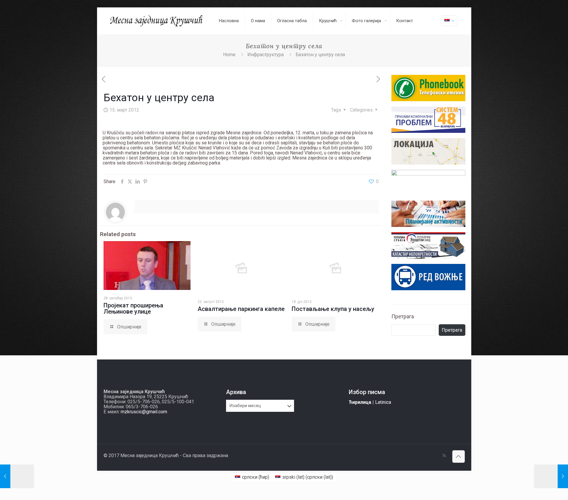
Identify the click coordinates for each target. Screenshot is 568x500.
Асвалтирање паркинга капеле (241, 308)
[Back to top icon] (458, 456)
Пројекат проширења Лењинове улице (133, 308)
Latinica (383, 402)
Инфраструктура (265, 54)
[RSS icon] (444, 455)
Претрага (402, 316)
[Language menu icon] (449, 20)
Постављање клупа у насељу (333, 308)
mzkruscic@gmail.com (144, 411)
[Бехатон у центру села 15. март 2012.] (551, 476)
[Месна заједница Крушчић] (156, 20)
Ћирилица (360, 402)
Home (229, 54)
